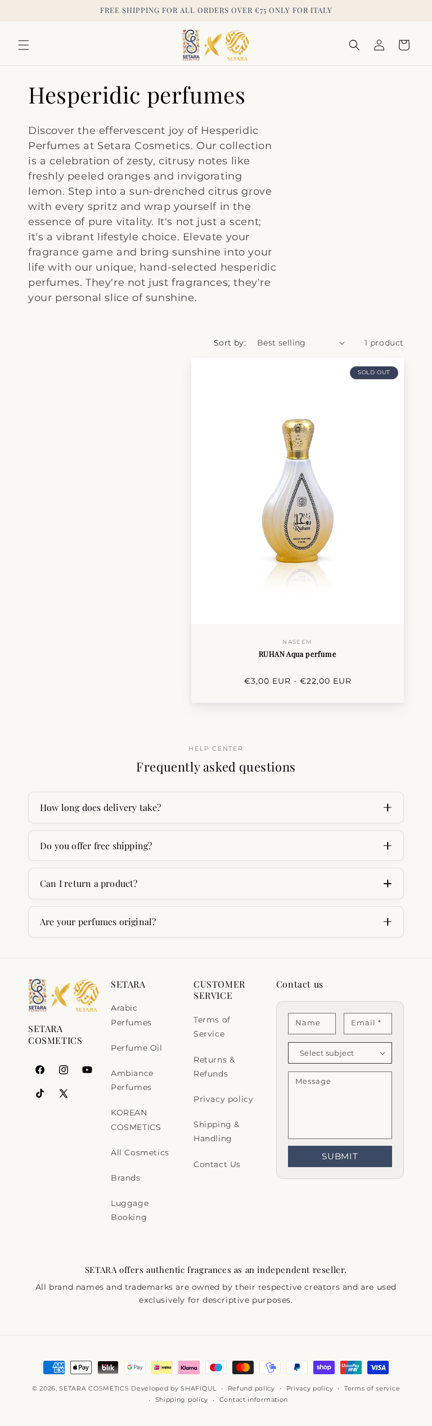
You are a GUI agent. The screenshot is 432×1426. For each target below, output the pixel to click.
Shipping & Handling (217, 1131)
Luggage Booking (129, 1210)
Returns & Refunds (214, 1067)
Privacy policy (223, 1099)
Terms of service (372, 1388)
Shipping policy (182, 1399)
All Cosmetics (140, 1152)
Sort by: (230, 343)
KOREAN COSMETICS (136, 1119)
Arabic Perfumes (131, 1015)
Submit (340, 1156)
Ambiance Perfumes (132, 1080)
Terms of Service (212, 1027)
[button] (23, 45)
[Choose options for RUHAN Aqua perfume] (386, 606)
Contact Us (217, 1164)
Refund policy (251, 1388)
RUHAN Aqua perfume (297, 653)
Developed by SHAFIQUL (174, 1388)
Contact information (253, 1399)
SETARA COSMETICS (94, 1388)
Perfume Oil (137, 1048)
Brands (126, 1178)
